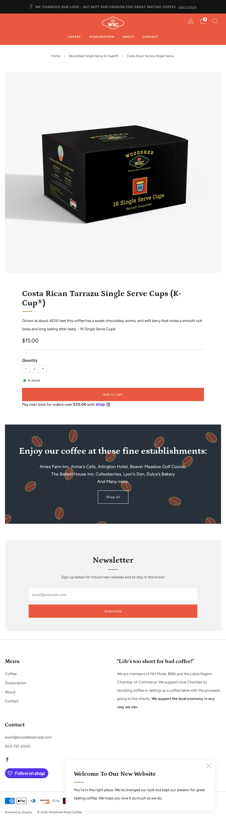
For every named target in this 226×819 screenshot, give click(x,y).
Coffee (74, 37)
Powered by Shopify (18, 812)
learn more (188, 7)
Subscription (101, 37)
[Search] (215, 21)
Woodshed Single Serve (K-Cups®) (93, 56)
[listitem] (113, 7)
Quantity (29, 360)
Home (55, 56)
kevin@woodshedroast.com (28, 737)
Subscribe (113, 611)
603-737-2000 (17, 746)
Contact (150, 37)
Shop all (113, 497)
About (128, 37)
